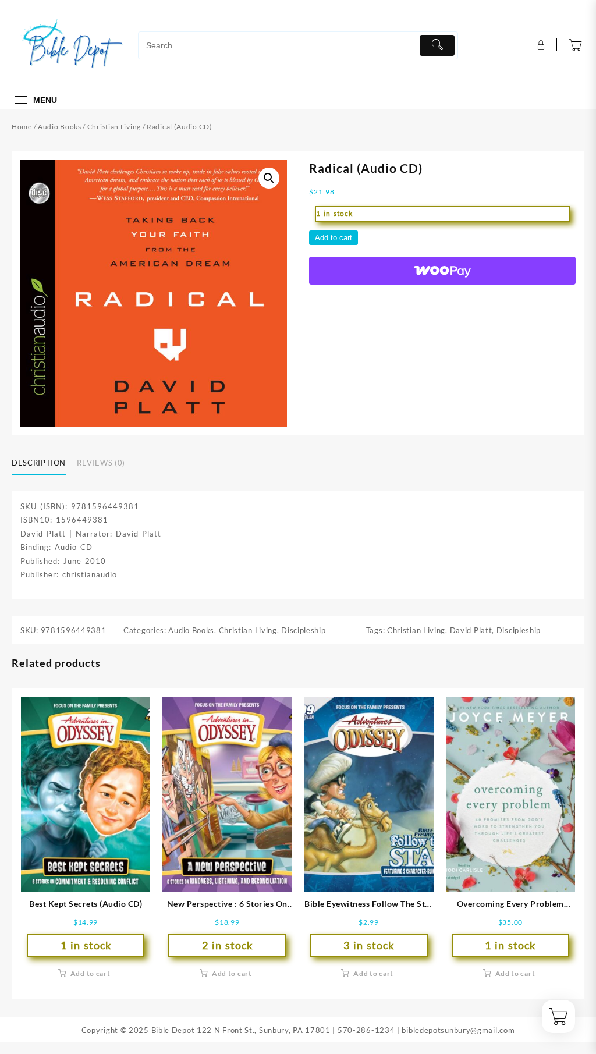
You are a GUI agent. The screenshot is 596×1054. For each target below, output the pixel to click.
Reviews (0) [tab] (101, 462)
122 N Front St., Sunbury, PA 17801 (264, 1030)
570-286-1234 (366, 1030)
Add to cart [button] (90, 973)
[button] (268, 178)
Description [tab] (39, 462)
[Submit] (437, 45)
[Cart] (575, 45)
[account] (540, 45)
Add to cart (333, 237)
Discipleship (303, 630)
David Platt (471, 630)
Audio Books (59, 126)
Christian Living (114, 126)
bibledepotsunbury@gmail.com (458, 1030)
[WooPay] (442, 271)
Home (22, 126)
